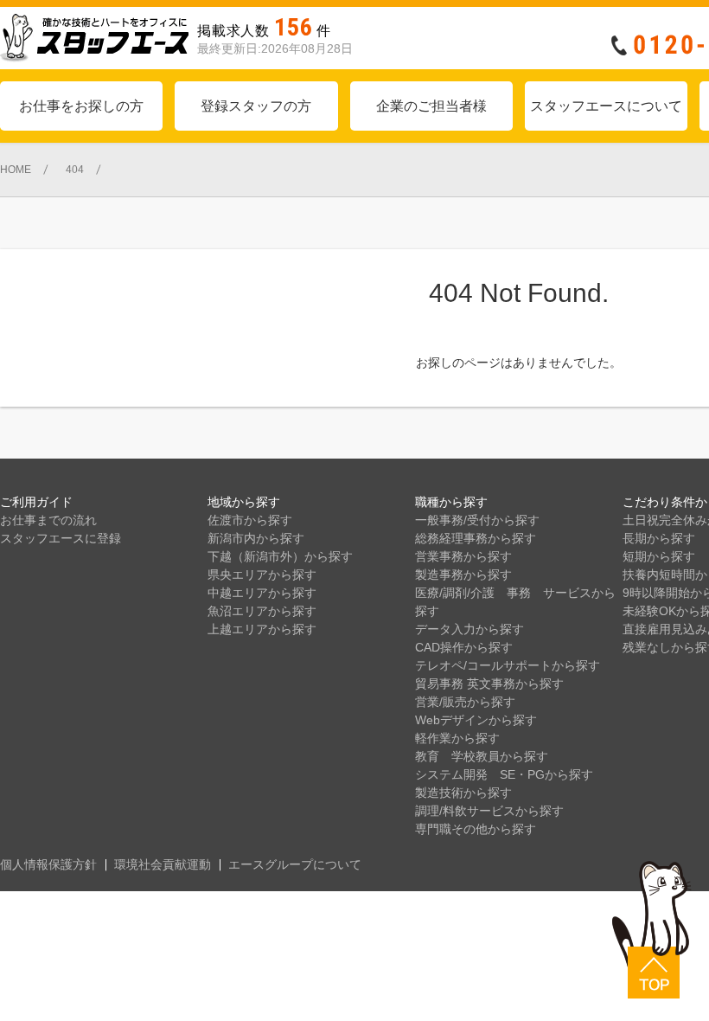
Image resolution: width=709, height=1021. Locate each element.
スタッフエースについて (606, 106)
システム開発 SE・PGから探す (504, 774)
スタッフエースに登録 (60, 538)
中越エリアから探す (262, 593)
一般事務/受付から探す (477, 520)
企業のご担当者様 (431, 106)
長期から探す (659, 538)
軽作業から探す (457, 738)
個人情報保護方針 (48, 864)
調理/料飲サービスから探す (489, 811)
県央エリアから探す (262, 574)
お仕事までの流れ (48, 520)
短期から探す (659, 556)
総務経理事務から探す (475, 538)
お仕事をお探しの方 (81, 106)
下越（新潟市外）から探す (280, 556)
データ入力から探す (469, 629)
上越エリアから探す (262, 629)
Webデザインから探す (476, 720)
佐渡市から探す (250, 520)
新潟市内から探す (256, 538)
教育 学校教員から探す (481, 756)
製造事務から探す (463, 574)
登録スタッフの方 (256, 106)
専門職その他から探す (475, 829)
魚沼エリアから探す (262, 611)
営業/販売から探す (465, 702)
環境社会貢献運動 (162, 864)
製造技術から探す (463, 792)
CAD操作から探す (464, 647)
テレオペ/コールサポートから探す (507, 665)
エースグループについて (294, 864)
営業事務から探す (463, 556)
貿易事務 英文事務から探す (489, 683)
